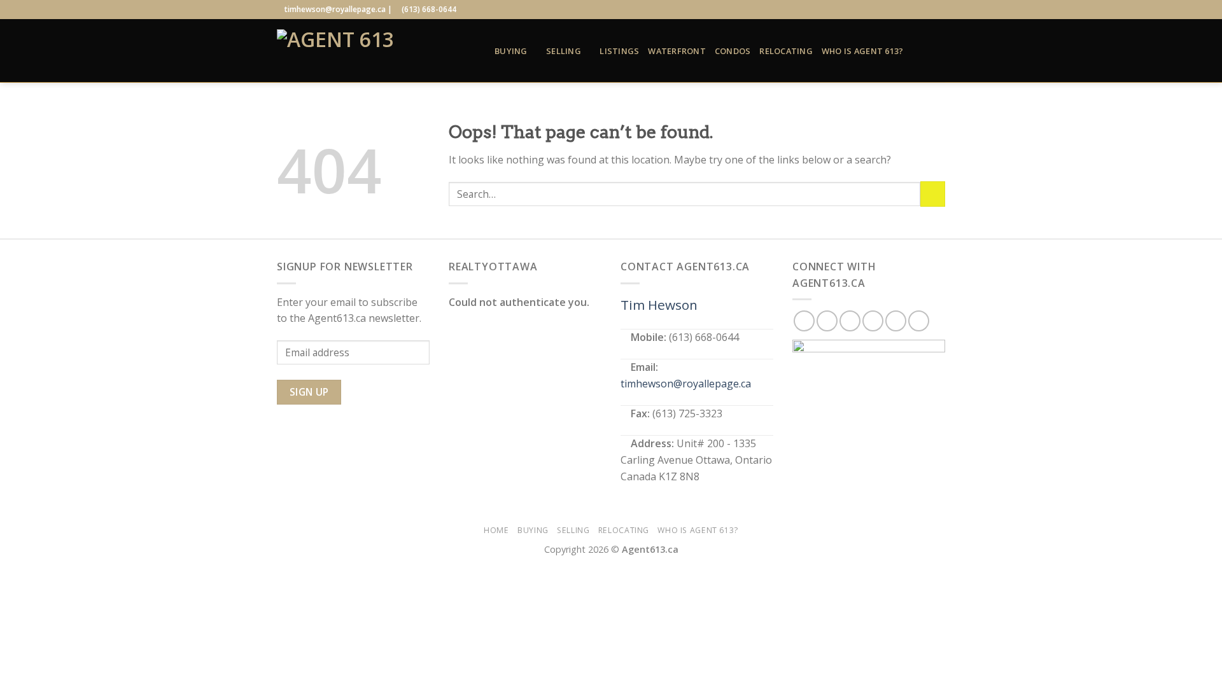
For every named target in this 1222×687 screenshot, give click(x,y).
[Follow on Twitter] (902, 9)
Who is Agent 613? (862, 51)
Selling (563, 51)
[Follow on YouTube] (939, 9)
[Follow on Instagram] (890, 9)
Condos (733, 51)
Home (496, 530)
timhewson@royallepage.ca (686, 384)
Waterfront (677, 51)
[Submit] (932, 193)
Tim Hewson (659, 305)
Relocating (786, 51)
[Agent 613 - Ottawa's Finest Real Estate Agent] (376, 51)
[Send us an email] (914, 9)
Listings (619, 51)
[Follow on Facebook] (877, 9)
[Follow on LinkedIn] (927, 9)
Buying (511, 51)
